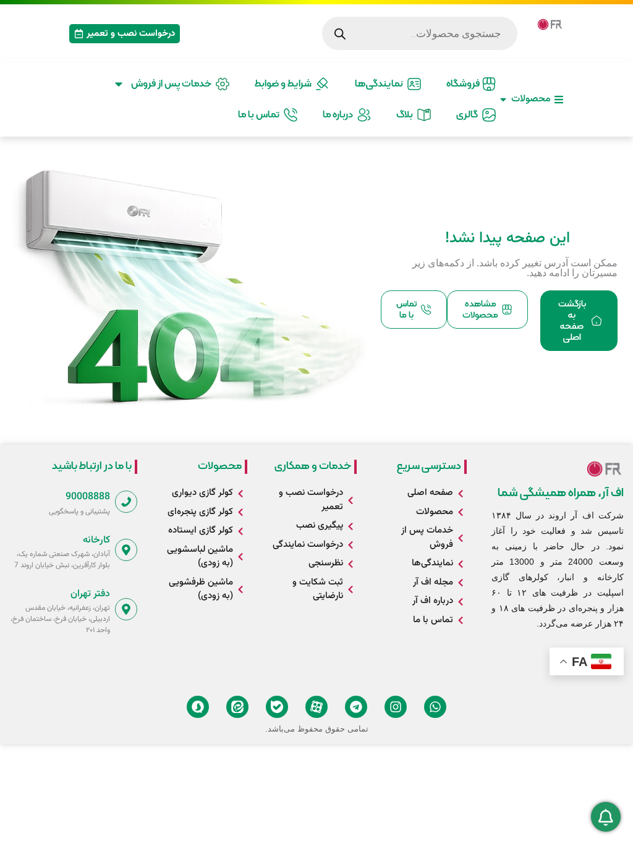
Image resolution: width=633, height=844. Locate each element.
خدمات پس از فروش (173, 84)
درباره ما (340, 115)
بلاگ (406, 115)
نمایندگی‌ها (381, 84)
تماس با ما (260, 115)
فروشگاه (464, 84)
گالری (469, 115)
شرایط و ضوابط (285, 84)
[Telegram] (356, 707)
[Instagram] (395, 707)
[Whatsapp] (435, 707)
